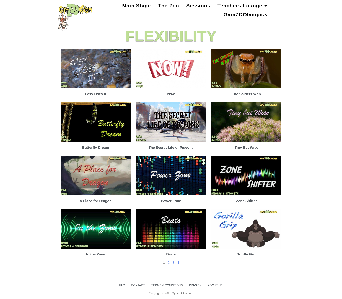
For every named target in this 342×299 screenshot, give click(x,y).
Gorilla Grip (246, 254)
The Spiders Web (246, 94)
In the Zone (95, 254)
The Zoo (168, 5)
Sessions (198, 5)
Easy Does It (95, 94)
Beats (171, 254)
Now (171, 94)
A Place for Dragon (96, 201)
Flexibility (171, 36)
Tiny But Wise (246, 148)
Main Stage (136, 5)
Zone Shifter (246, 201)
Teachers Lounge (239, 5)
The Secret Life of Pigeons (171, 148)
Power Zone (171, 201)
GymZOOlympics (246, 14)
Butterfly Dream (95, 148)
